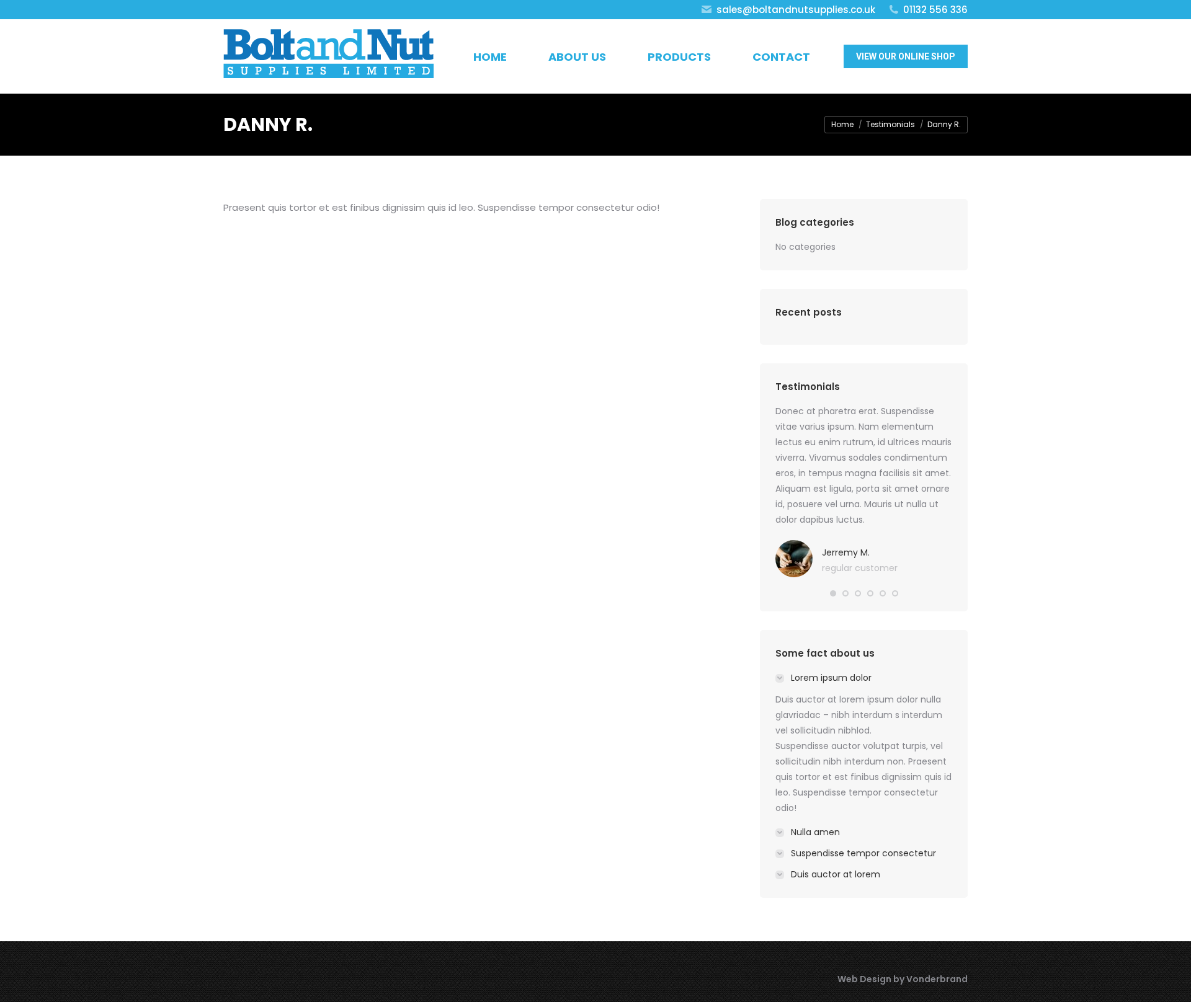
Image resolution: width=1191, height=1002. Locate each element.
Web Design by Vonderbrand (902, 979)
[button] (833, 593)
